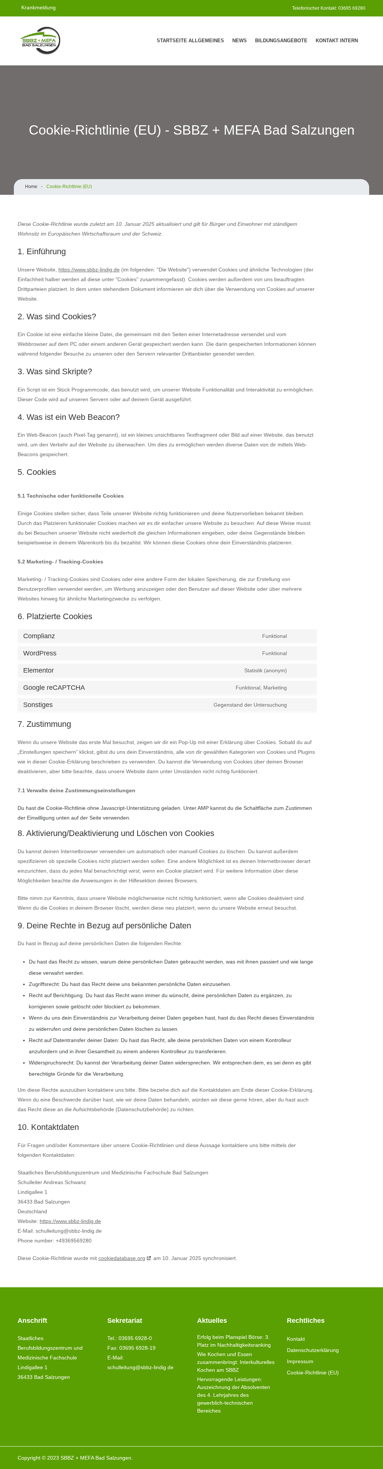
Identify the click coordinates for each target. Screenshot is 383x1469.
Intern (349, 40)
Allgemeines (206, 40)
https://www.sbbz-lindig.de (89, 270)
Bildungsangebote (281, 40)
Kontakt (327, 40)
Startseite (172, 40)
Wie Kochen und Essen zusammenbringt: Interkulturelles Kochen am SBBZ (236, 1362)
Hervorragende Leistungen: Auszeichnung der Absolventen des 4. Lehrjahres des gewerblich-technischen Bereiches (233, 1395)
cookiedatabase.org (121, 1258)
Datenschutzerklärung (313, 1350)
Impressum (300, 1361)
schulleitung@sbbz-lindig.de (140, 1367)
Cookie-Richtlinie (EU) (313, 1373)
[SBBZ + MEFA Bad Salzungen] (46, 41)
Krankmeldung (38, 7)
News (239, 40)
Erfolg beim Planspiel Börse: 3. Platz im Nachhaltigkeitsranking (234, 1341)
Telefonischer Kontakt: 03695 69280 (328, 8)
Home (31, 186)
